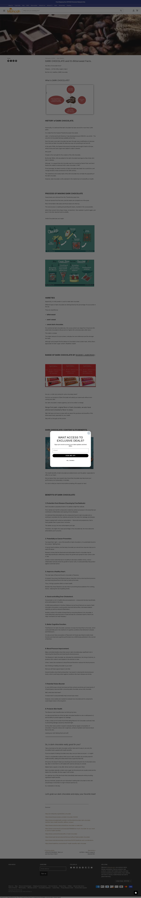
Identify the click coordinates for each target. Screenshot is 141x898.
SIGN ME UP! (70, 455)
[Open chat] (136, 893)
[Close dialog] (89, 433)
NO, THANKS (70, 460)
